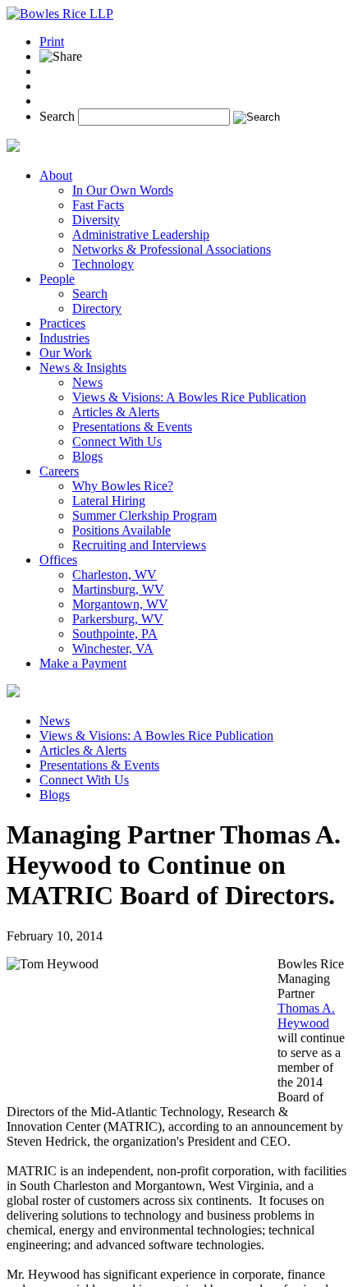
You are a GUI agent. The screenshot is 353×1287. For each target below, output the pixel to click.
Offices (58, 560)
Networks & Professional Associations (171, 249)
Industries (64, 338)
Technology (103, 264)
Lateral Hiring (108, 501)
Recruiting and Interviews (139, 545)
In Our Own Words (122, 190)
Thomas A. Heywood (306, 1015)
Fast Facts (98, 205)
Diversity (96, 220)
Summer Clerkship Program (144, 515)
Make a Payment (82, 663)
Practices (62, 323)
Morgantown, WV (120, 604)
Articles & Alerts (115, 412)
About (55, 175)
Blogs (87, 456)
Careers (59, 471)
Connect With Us (117, 441)
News (87, 382)
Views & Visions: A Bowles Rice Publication (189, 397)
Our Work (65, 353)
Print (51, 41)
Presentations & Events (132, 427)
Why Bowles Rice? (122, 486)
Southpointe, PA (115, 634)
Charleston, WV (114, 574)
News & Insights (82, 368)
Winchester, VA (113, 648)
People (57, 279)
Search (57, 116)
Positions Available (121, 530)
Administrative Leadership (140, 234)
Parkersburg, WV (117, 619)
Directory (96, 308)
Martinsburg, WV (118, 589)
